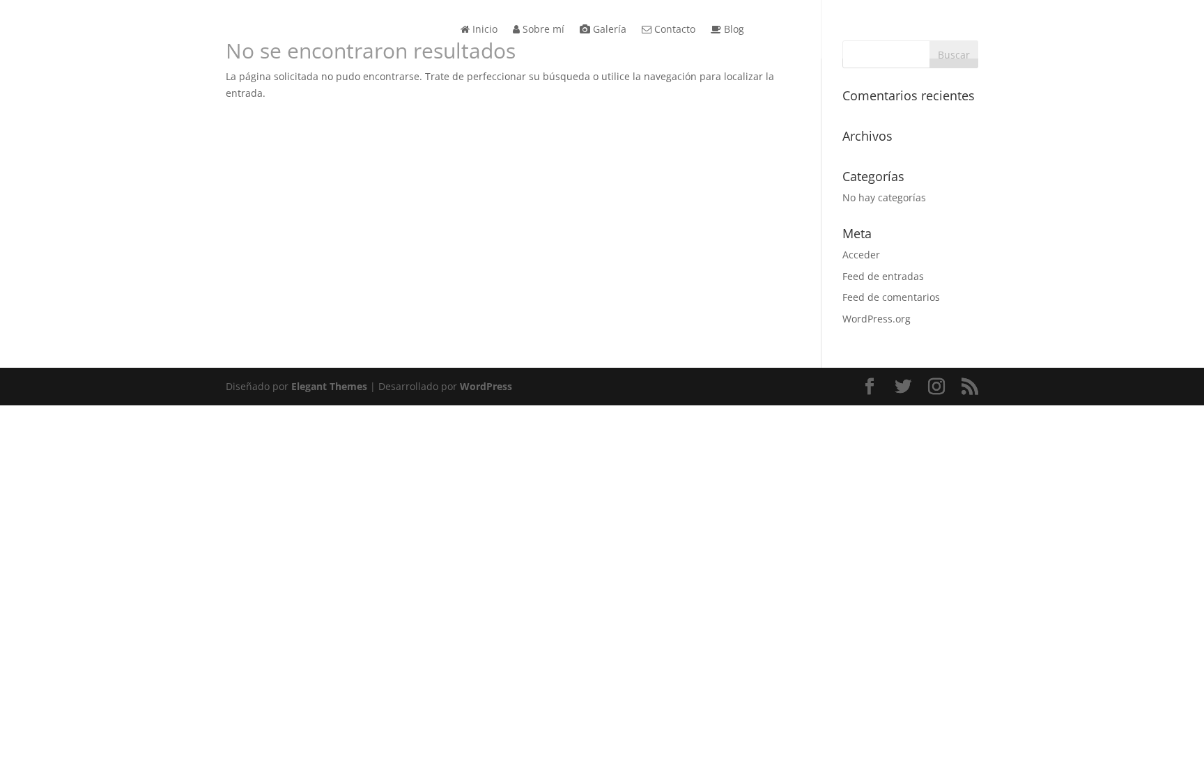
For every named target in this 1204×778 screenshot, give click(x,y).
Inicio (483, 30)
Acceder (861, 254)
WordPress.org (876, 318)
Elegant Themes (329, 386)
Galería (608, 30)
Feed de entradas (883, 276)
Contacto (673, 30)
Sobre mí (542, 30)
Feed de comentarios (891, 297)
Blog (732, 30)
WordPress (486, 386)
